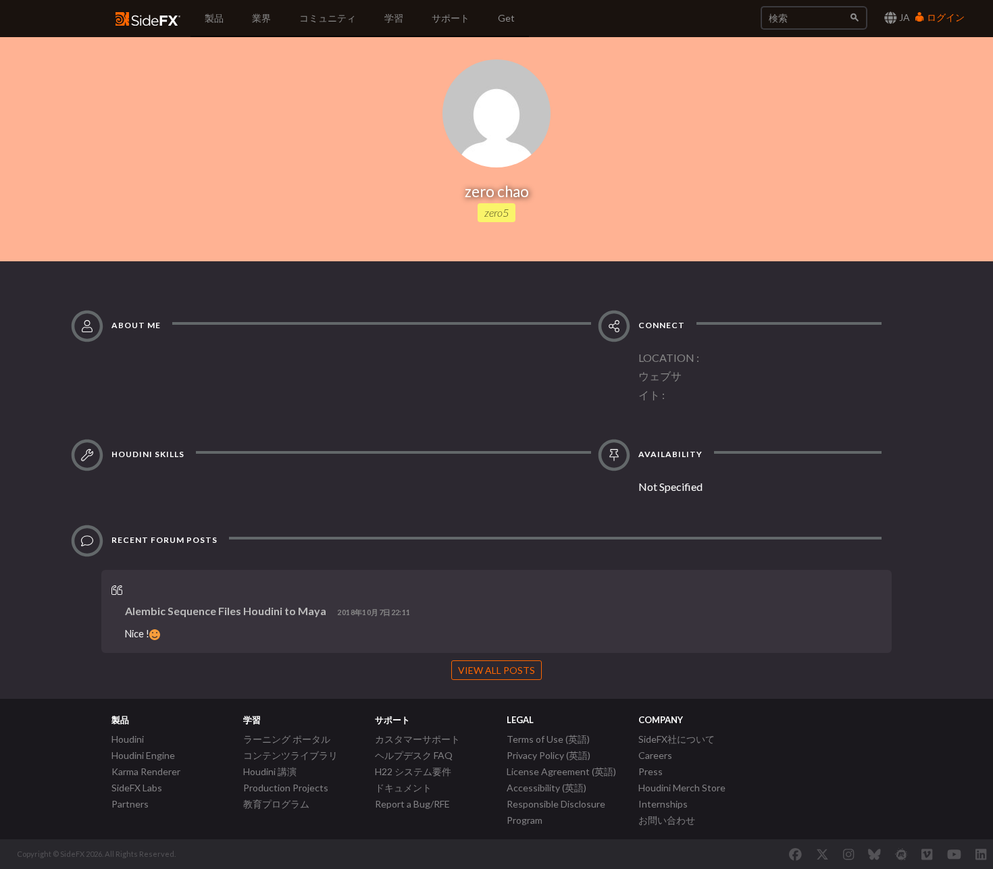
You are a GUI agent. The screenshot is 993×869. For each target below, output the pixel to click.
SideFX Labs (136, 787)
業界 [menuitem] (261, 18)
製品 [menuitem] (214, 18)
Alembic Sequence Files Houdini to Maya (225, 610)
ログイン (945, 17)
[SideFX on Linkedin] (980, 854)
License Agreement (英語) (561, 771)
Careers (655, 755)
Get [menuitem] (506, 18)
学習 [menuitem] (393, 18)
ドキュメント (403, 787)
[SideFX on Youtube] (954, 854)
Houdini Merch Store (681, 787)
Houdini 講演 (270, 771)
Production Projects (285, 787)
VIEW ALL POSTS (496, 670)
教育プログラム (276, 804)
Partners (130, 804)
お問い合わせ (666, 820)
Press (650, 771)
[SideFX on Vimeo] (926, 854)
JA (903, 17)
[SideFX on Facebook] (795, 854)
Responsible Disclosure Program (556, 812)
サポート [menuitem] (450, 18)
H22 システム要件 (413, 771)
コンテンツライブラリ (290, 755)
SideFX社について (676, 739)
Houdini (127, 739)
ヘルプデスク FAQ (414, 755)
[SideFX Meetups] (901, 854)
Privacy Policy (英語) (548, 755)
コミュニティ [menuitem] (327, 18)
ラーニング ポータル (286, 739)
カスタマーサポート (417, 739)
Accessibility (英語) (546, 787)
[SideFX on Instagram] (848, 854)
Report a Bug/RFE (412, 804)
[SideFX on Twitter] (822, 854)
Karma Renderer (145, 771)
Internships (663, 804)
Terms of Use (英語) (548, 739)
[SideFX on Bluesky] (874, 854)
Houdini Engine (143, 755)
